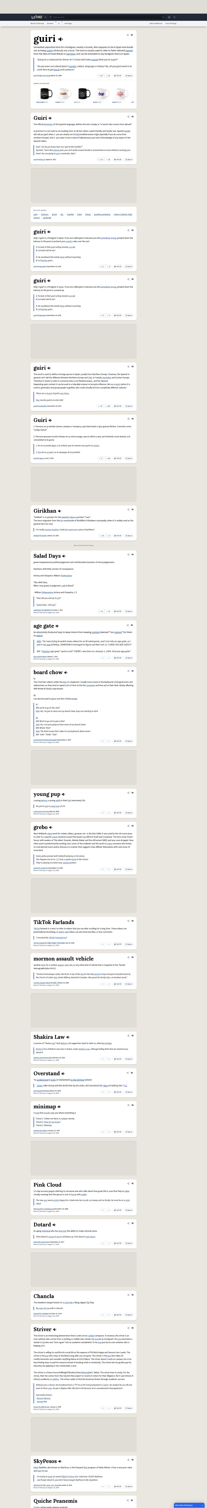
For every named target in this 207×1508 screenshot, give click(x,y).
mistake (108, 1043)
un (69, 436)
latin (77, 134)
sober (126, 1191)
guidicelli (47, 217)
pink (128, 1200)
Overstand (37, 1091)
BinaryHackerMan (51, 740)
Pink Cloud (37, 1209)
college (91, 1335)
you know (55, 1122)
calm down (90, 1236)
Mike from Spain (45, 75)
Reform (64, 1043)
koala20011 (43, 406)
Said (67, 931)
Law (53, 1043)
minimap (37, 1130)
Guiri (35, 159)
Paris (71, 1476)
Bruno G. (42, 159)
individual (46, 1231)
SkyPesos (37, 1485)
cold (63, 585)
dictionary (48, 124)
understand (42, 1080)
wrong (113, 238)
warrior (97, 974)
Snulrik (44, 535)
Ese (39, 452)
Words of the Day (37, 23)
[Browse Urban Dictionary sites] (38, 17)
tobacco (73, 517)
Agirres (41, 458)
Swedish (65, 517)
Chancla (36, 1313)
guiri (35, 75)
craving (47, 529)
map (37, 1112)
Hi (43, 146)
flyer (86, 1467)
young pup (37, 811)
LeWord (45, 1130)
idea (105, 1085)
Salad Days (37, 610)
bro (64, 937)
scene (54, 836)
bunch (49, 393)
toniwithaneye (48, 1209)
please (56, 150)
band (74, 859)
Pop (84, 836)
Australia (107, 377)
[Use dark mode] (174, 17)
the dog (46, 811)
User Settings (170, 23)
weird (61, 931)
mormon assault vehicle (42, 983)
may (96, 1339)
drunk (57, 69)
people (129, 50)
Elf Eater (47, 1091)
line (82, 974)
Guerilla (70, 214)
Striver (36, 1407)
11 (125, 1085)
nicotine (55, 529)
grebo (36, 868)
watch (39, 635)
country (69, 241)
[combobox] (107, 17)
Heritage (68, 23)
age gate (37, 656)
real (48, 644)
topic (53, 1080)
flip (88, 1302)
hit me (46, 1308)
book (50, 1476)
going (51, 1236)
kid (70, 1302)
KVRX (55, 983)
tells (52, 1112)
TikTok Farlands (39, 943)
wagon (61, 965)
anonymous (45, 1242)
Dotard (36, 1242)
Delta (36, 1467)
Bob (37, 711)
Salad (39, 604)
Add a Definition (156, 23)
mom (41, 1308)
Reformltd (48, 1058)
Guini (79, 214)
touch (73, 1194)
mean (109, 843)
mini (67, 965)
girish (54, 214)
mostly (47, 1112)
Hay (37, 400)
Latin (66, 1302)
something (105, 238)
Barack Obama (43, 1398)
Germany (70, 54)
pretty (49, 50)
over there (64, 393)
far (61, 520)
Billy (39, 641)
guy (45, 1200)
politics (56, 1379)
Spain (61, 286)
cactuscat (44, 868)
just (46, 806)
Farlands (59, 937)
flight (64, 1476)
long (61, 1231)
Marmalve (42, 266)
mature (118, 632)
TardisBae (45, 1313)
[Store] (169, 17)
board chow (38, 740)
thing (62, 257)
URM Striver (45, 1407)
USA (90, 377)
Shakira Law (38, 1058)
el (47, 426)
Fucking (46, 651)
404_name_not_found (51, 1485)
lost (64, 1231)
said (53, 604)
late (69, 800)
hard (39, 1470)
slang (49, 833)
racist (117, 384)
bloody (66, 862)
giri (61, 214)
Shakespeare (66, 575)
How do (47, 1122)
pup (58, 806)
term (43, 965)
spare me (73, 529)
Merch (130, 76)
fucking (44, 260)
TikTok (37, 928)
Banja (44, 656)
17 (57, 859)
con (70, 247)
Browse (50, 23)
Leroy (39, 1085)
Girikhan (36, 535)
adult (58, 800)
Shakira (82, 1049)
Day (55, 977)
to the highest (77, 1080)
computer (90, 685)
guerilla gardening (102, 214)
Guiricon (44, 214)
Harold (40, 1401)
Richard (39, 1049)
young (53, 806)
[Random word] (163, 17)
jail (58, 598)
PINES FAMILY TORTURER (56, 943)
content (96, 632)
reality (84, 1194)
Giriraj (88, 214)
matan (96, 445)
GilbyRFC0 (47, 610)
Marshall (85, 1372)
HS (43, 1342)
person (44, 800)
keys (65, 682)
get (57, 153)
